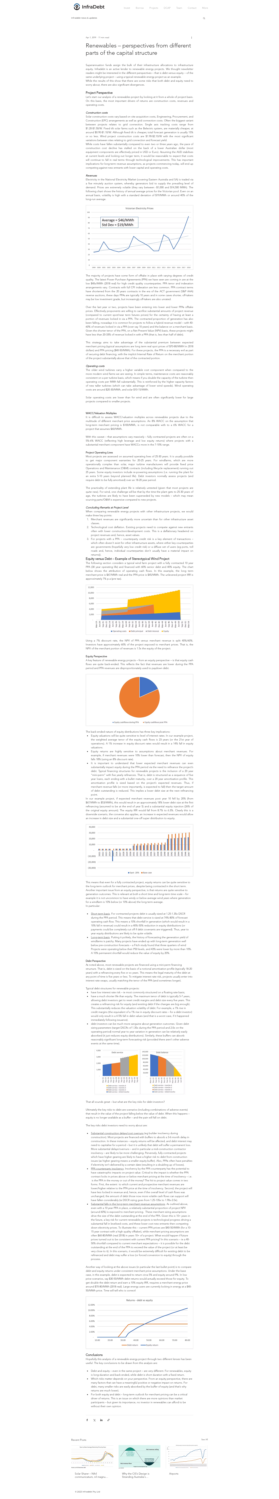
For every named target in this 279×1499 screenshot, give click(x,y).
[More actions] (191, 37)
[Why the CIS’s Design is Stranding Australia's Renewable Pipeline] (140, 1457)
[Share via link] (108, 1420)
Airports (173, 1473)
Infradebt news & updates (84, 18)
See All (204, 1439)
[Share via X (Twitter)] (94, 1420)
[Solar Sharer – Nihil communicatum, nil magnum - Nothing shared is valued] (92, 1457)
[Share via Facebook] (87, 1420)
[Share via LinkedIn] (101, 1420)
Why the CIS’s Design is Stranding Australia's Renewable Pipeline (135, 1475)
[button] (204, 18)
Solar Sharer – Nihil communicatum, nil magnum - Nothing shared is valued (92, 1475)
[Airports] (187, 1457)
